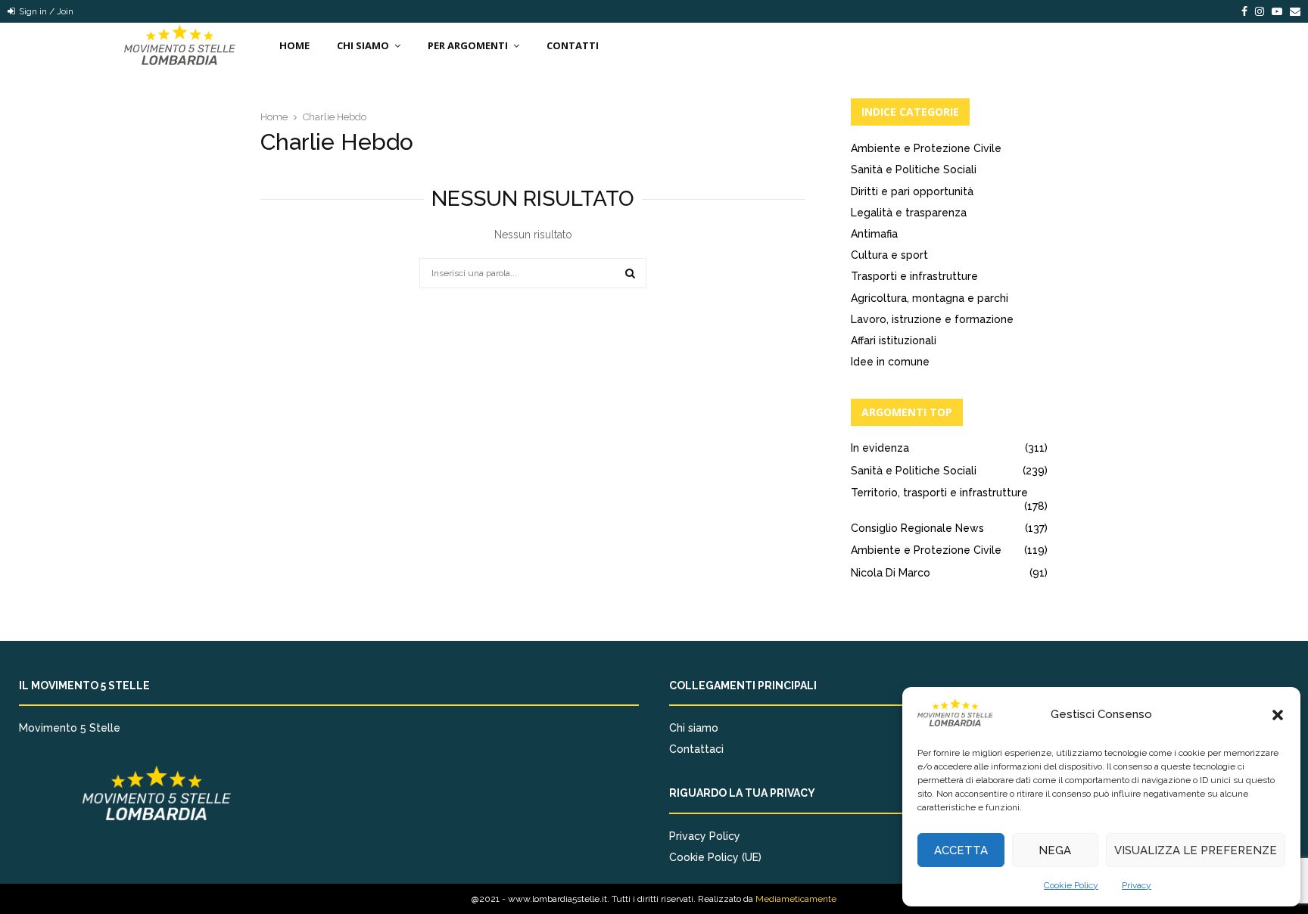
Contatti (573, 45)
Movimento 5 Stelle (69, 728)
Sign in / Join (45, 11)
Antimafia (874, 234)
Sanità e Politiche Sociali (913, 169)
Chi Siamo (363, 45)
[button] (1277, 715)
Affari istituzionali (893, 340)
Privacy (1136, 885)
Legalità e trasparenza (909, 213)
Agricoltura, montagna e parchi (929, 298)
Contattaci (696, 749)
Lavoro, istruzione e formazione (932, 319)
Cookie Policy (1071, 885)
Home (294, 45)
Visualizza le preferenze (1195, 850)
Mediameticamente (795, 899)
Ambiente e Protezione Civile (926, 148)
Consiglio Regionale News (917, 528)
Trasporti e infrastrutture (914, 276)
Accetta (961, 850)
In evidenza (880, 448)
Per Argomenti (468, 45)
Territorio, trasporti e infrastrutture (939, 493)
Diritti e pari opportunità (912, 191)
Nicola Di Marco (890, 573)
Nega (1055, 850)
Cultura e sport (889, 255)
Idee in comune (890, 362)
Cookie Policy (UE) (715, 857)
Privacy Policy (704, 836)
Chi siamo (693, 728)
